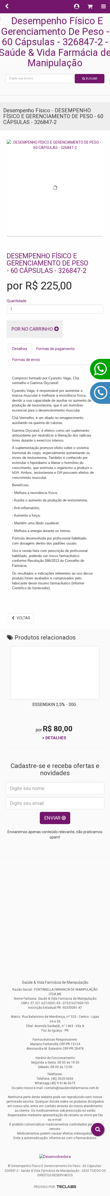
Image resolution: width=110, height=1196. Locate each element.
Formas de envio (26, 360)
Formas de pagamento (55, 349)
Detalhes (19, 349)
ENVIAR (53, 818)
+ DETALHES (54, 738)
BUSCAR (91, 78)
